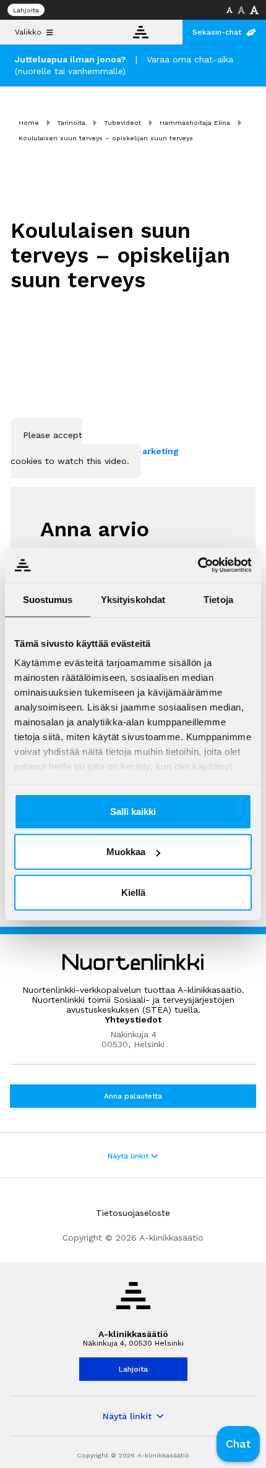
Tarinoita (71, 123)
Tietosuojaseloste (133, 1213)
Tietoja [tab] (218, 599)
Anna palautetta (133, 1096)
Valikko (28, 32)
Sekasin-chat (216, 32)
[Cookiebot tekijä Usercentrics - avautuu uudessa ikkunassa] (198, 565)
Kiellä (133, 892)
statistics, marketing (133, 451)
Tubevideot (122, 123)
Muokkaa (125, 851)
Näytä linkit (129, 1156)
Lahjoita (26, 10)
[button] (238, 1444)
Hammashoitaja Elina (195, 123)
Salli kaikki (133, 811)
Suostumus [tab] (48, 599)
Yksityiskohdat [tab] (133, 599)
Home (29, 123)
